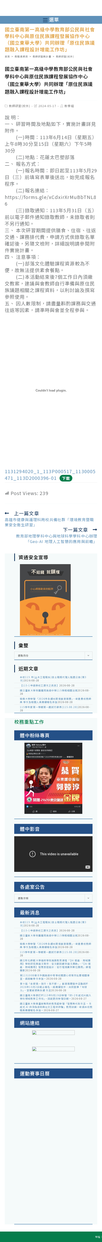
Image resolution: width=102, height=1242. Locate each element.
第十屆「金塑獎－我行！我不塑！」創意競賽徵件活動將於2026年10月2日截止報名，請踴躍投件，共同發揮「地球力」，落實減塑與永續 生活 (54, 987)
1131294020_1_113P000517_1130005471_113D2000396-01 (50, 474)
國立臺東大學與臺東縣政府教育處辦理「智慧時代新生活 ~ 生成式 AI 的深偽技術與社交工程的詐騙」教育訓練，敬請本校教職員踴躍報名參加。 (56, 1007)
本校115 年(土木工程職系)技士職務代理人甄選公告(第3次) (53, 678)
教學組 (69, 106)
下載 (66, 478)
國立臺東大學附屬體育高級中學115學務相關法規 (49, 690)
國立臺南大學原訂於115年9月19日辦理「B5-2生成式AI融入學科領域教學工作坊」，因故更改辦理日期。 (55, 996)
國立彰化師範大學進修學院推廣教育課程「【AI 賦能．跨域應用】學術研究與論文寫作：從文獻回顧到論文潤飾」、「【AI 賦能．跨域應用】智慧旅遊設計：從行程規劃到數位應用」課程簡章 (55, 965)
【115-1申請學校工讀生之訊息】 (39, 685)
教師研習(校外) (19, 106)
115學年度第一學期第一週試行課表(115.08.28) (49, 707)
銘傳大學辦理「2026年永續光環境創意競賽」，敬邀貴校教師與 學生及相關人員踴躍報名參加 (55, 700)
